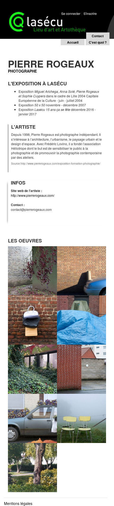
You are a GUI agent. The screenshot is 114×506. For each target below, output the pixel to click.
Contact (98, 36)
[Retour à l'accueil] (45, 15)
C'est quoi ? (98, 42)
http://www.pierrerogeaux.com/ (32, 195)
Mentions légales (18, 503)
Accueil (72, 42)
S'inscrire (90, 13)
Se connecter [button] (70, 13)
